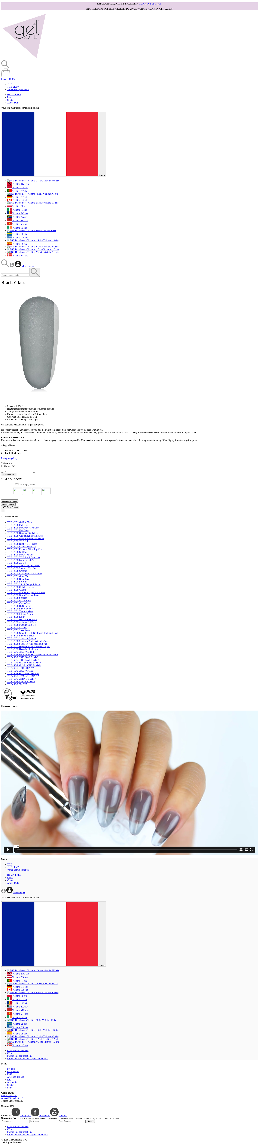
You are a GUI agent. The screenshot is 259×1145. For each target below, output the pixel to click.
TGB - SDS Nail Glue (17, 530)
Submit (90, 1121)
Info (9, 1079)
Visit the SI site (49, 230)
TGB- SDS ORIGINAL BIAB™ (23, 657)
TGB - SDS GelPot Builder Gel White (25, 538)
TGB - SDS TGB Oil (17, 541)
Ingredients (8, 445)
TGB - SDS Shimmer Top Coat (22, 568)
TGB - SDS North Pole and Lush (23, 595)
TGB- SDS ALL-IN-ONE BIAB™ (24, 662)
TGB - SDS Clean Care (18, 603)
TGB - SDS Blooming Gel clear (22, 533)
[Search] (5, 266)
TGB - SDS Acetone (17, 627)
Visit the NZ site (51, 249)
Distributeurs (13, 1071)
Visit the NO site (20, 255)
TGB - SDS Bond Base (18, 579)
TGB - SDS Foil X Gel (18, 525)
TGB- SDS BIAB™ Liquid (20, 652)
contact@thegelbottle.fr (12, 1098)
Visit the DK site (20, 187)
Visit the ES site (19, 244)
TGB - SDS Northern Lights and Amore (26, 592)
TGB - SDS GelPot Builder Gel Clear (25, 535)
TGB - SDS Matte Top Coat (20, 554)
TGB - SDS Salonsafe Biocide (21, 638)
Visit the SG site (50, 202)
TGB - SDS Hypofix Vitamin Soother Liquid (28, 646)
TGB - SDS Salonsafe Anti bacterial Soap (27, 643)
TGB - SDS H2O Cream (19, 606)
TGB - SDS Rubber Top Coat (21, 546)
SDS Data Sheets (10, 507)
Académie (12, 1082)
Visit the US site (50, 240)
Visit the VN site (20, 224)
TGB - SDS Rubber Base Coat (22, 544)
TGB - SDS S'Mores (17, 598)
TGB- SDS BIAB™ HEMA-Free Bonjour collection (32, 654)
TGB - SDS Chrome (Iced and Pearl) (24, 573)
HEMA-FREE (14, 94)
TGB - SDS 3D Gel (16, 562)
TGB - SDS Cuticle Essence (20, 587)
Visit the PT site (19, 191)
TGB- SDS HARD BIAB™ (20, 668)
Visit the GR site (20, 237)
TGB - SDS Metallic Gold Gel (21, 625)
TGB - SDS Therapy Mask (20, 611)
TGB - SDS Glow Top (18, 576)
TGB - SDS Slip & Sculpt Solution (23, 584)
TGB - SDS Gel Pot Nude (19, 522)
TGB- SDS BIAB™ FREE (20, 670)
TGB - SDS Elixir (15, 616)
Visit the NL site (50, 246)
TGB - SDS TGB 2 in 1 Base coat (23, 557)
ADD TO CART (9, 474)
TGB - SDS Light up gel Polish (22, 560)
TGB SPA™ (13, 86)
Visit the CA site (20, 200)
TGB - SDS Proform (17, 581)
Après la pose (8, 504)
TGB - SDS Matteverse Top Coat (23, 527)
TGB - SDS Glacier (16, 589)
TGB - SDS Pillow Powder (20, 608)
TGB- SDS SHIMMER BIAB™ (23, 673)
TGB (9, 84)
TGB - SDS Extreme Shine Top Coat (25, 549)
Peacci (10, 97)
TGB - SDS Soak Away (18, 630)
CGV (9, 1053)
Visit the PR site (50, 194)
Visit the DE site (20, 197)
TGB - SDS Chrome (17, 571)
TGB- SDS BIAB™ (17, 684)
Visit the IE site (19, 227)
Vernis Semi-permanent (18, 89)
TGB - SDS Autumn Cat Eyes (21, 622)
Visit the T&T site (20, 184)
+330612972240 (9, 1095)
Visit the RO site (20, 213)
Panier (10, 1087)
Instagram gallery (9, 458)
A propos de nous (15, 1077)
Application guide (9, 501)
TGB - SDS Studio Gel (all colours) (24, 565)
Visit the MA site (20, 220)
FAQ (9, 1074)
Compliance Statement (17, 1050)
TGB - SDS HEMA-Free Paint (22, 619)
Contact (11, 100)
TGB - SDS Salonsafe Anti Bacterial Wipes (27, 641)
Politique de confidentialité (19, 1056)
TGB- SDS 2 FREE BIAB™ (21, 681)
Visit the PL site (19, 206)
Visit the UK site (51, 180)
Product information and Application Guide (27, 1058)
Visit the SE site (19, 234)
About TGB (13, 102)
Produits (11, 1068)
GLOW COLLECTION (150, 3)
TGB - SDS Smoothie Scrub (20, 635)
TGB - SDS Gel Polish (18, 552)
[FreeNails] (24, 59)
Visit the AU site (51, 252)
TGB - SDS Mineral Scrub (20, 614)
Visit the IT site (19, 209)
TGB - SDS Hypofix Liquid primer (24, 649)
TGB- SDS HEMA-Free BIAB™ (23, 676)
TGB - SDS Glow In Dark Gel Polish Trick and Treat (32, 633)
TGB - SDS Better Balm (19, 600)
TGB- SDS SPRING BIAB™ (21, 679)
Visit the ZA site (20, 217)
